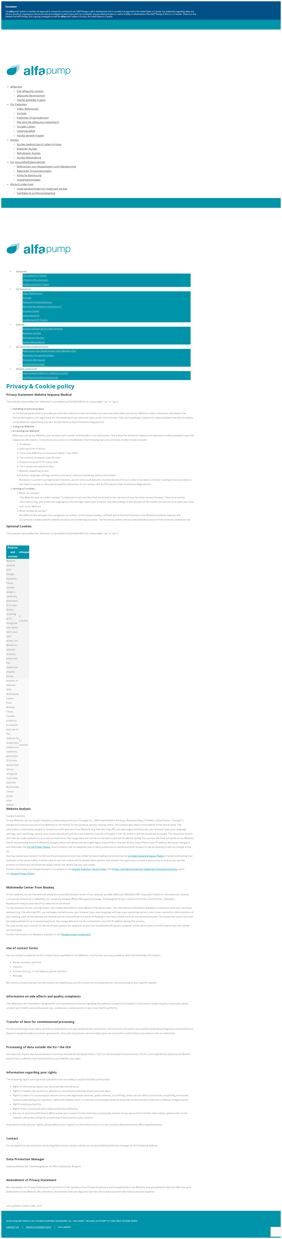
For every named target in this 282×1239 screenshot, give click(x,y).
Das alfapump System (30, 91)
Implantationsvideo (28, 180)
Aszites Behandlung (29, 157)
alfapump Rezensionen (31, 95)
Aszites (14, 140)
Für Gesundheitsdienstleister (28, 162)
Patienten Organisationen (33, 118)
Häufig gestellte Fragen (31, 100)
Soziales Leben (26, 126)
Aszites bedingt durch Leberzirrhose (39, 144)
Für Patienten (18, 104)
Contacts (22, 38)
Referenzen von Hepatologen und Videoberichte (46, 166)
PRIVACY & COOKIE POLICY (38, 1227)
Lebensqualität (26, 131)
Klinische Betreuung (29, 175)
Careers (10, 38)
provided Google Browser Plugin (146, 856)
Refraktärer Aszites (28, 153)
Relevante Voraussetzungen (34, 171)
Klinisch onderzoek (21, 184)
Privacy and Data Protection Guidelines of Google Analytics (144, 869)
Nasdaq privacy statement (76, 934)
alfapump (16, 86)
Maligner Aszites (27, 149)
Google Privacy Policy (22, 873)
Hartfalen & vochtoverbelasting (36, 193)
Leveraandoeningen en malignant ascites (42, 189)
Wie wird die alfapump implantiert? (38, 122)
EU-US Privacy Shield (38, 847)
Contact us (12, 1227)
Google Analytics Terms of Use (89, 869)
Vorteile (21, 113)
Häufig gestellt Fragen (30, 135)
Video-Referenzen (28, 109)
